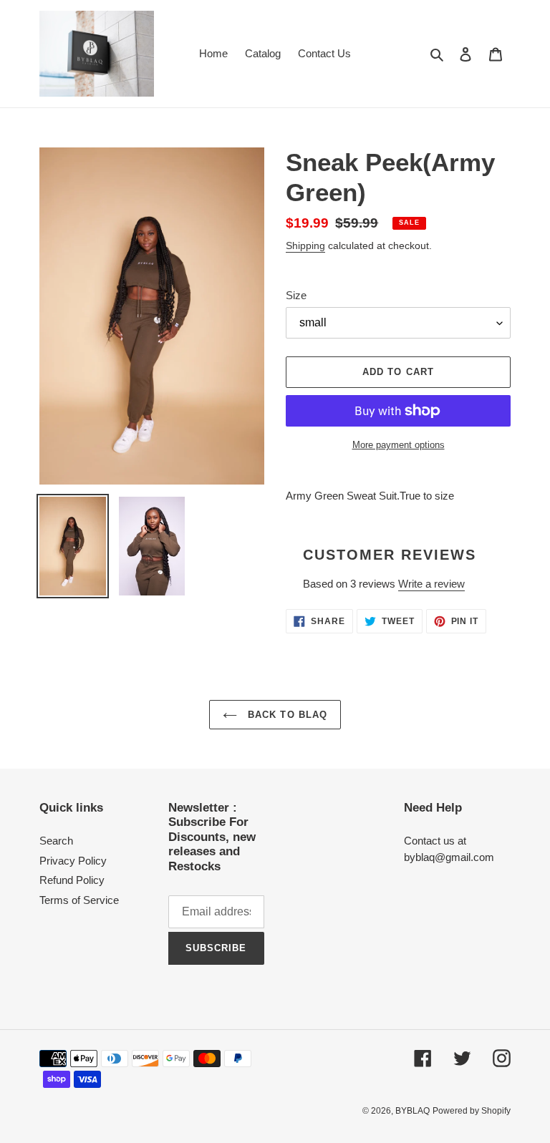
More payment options (398, 444)
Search (56, 841)
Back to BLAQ (285, 714)
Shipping (305, 245)
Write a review (431, 584)
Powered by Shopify (472, 1111)
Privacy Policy (73, 861)
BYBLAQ (412, 1111)
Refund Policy (72, 880)
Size (296, 295)
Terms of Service (79, 900)
